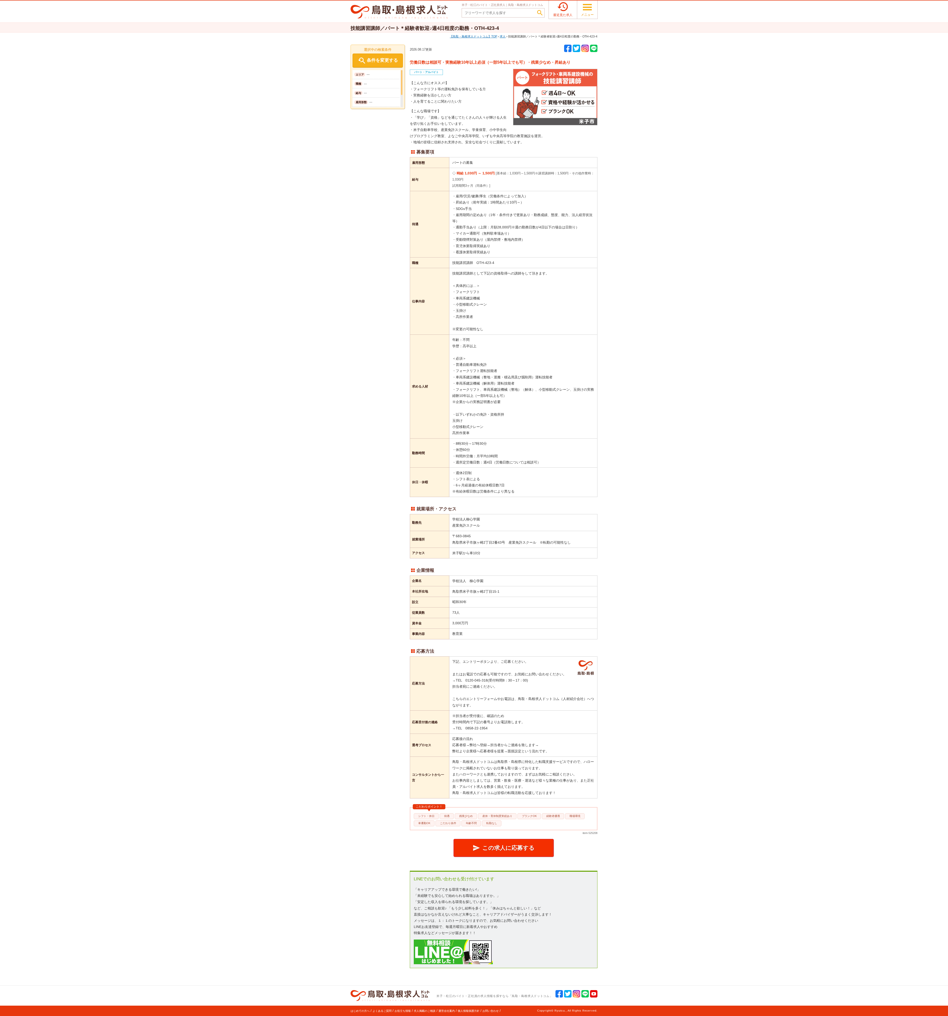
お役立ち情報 (403, 1010)
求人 (503, 36)
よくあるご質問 (382, 1010)
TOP (475, 36)
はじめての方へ (360, 1010)
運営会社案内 (446, 1010)
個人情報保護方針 (468, 1010)
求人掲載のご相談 (424, 1010)
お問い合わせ (490, 1010)
